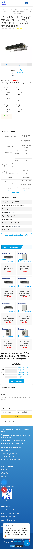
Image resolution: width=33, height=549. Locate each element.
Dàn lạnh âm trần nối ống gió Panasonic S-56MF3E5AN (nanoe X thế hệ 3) (8, 268)
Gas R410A (11, 212)
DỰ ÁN (3, 476)
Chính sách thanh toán (8, 517)
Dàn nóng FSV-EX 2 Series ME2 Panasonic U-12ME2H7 (24, 268)
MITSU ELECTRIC (17, 226)
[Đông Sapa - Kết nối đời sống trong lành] (10, 3)
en (26, 3)
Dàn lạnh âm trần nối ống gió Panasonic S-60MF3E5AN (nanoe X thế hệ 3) (8, 293)
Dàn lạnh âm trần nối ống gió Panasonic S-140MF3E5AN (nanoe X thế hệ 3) (24, 293)
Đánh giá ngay (16, 381)
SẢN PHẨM (4, 473)
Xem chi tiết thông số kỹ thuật (16, 235)
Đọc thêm (15, 192)
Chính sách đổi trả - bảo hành (10, 513)
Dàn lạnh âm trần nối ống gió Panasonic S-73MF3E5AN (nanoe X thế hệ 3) (8, 318)
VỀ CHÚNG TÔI (5, 470)
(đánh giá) (13, 28)
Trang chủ (4, 9)
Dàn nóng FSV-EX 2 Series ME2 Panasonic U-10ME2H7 (24, 318)
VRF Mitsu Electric (13, 9)
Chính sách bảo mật (7, 510)
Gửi (16, 416)
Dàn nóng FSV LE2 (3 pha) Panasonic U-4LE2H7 (24, 343)
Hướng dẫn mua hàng (8, 520)
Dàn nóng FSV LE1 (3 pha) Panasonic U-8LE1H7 (8, 343)
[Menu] (30, 3)
